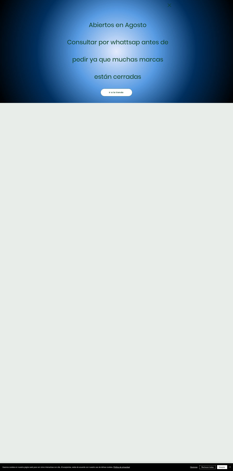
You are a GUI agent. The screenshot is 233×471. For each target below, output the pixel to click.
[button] (169, 5)
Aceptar (222, 467)
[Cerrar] (230, 467)
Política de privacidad (121, 467)
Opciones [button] (193, 467)
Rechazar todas (207, 467)
